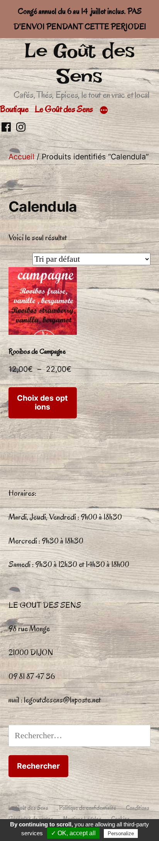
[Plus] (103, 110)
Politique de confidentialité (87, 808)
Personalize (121, 833)
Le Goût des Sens (79, 63)
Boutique (14, 109)
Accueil (21, 156)
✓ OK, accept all (73, 833)
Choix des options (42, 402)
